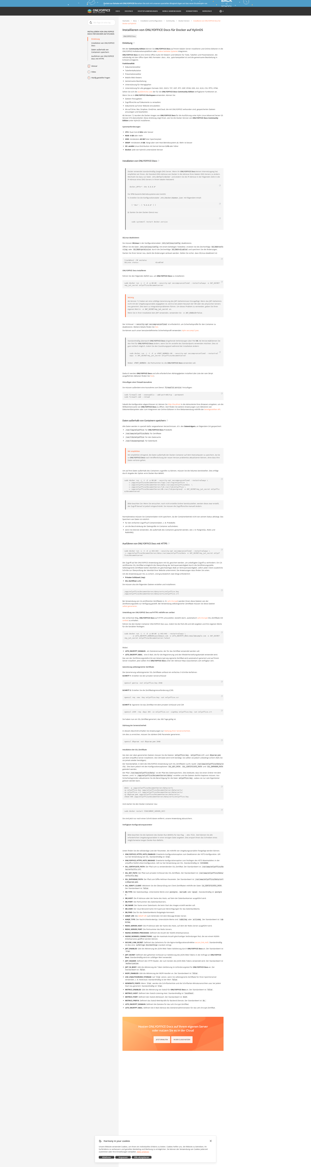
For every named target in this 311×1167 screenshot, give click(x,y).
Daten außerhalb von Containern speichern (100, 50)
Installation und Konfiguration (151, 21)
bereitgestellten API (212, 409)
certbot (125, 620)
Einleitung (95, 39)
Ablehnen (106, 1157)
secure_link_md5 (201, 942)
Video (93, 72)
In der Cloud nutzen (182, 1040)
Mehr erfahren (143, 1152)
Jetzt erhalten (162, 1040)
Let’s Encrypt (202, 618)
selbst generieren (129, 606)
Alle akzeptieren (141, 1157)
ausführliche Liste (145, 91)
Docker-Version (184, 21)
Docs (135, 21)
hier (156, 327)
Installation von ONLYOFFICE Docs (102, 44)
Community (170, 21)
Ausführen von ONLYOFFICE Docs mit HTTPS (102, 57)
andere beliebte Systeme (167, 51)
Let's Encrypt (172, 601)
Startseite (125, 21)
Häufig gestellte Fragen (100, 78)
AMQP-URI (142, 916)
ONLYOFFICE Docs (129, 36)
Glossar (94, 66)
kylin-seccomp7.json (190, 330)
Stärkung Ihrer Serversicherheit (177, 731)
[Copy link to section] (133, 42)
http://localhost (174, 404)
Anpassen (123, 1157)
